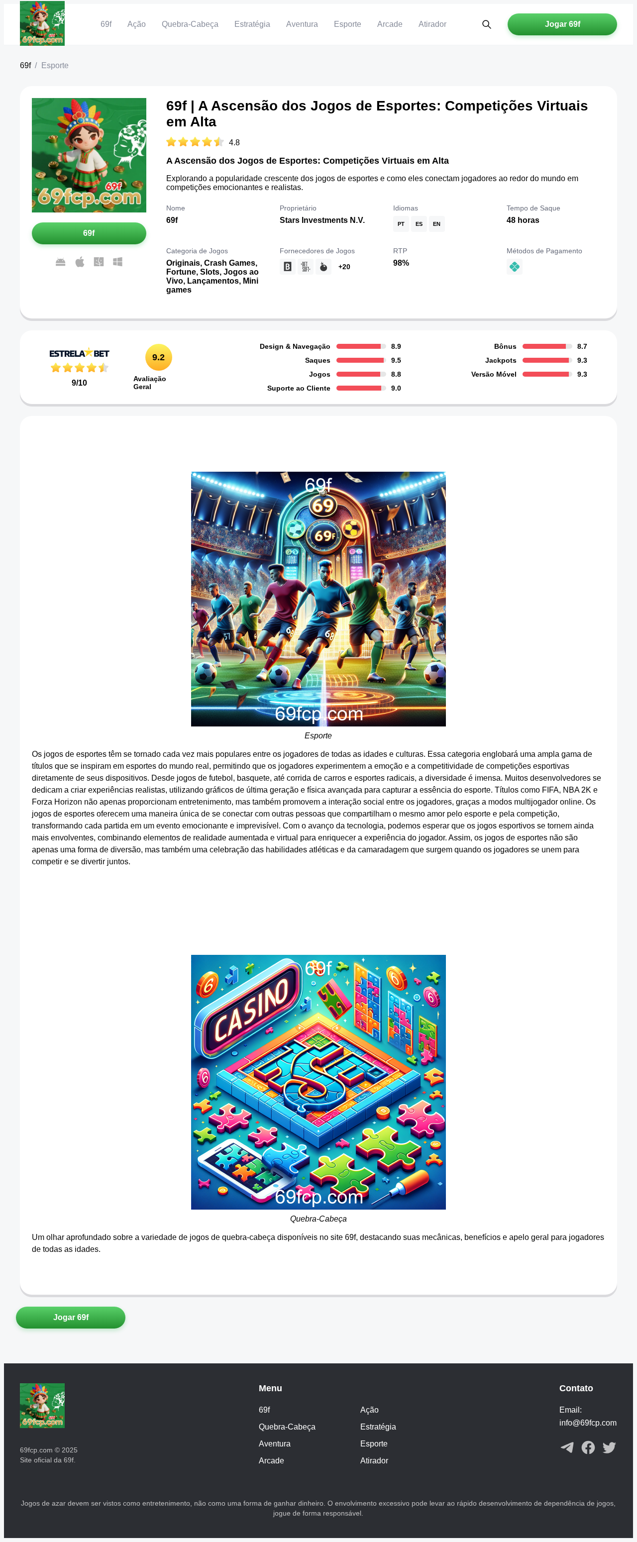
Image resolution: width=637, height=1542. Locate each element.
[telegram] (567, 1448)
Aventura (302, 24)
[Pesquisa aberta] (487, 24)
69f (106, 24)
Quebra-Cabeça (190, 24)
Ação (136, 24)
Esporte (347, 24)
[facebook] (588, 1448)
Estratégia (252, 24)
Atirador (432, 24)
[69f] (42, 24)
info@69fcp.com (588, 1423)
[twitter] (609, 1448)
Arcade (390, 24)
